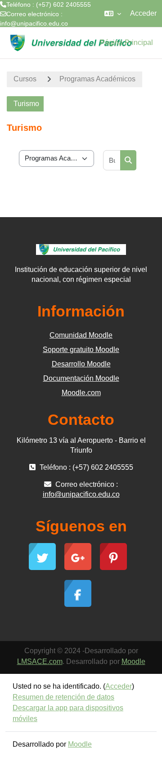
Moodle (133, 661)
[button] (112, 13)
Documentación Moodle (81, 378)
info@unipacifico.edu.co (34, 23)
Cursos (25, 79)
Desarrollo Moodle (81, 364)
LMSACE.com (40, 661)
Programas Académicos (97, 79)
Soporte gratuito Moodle (81, 349)
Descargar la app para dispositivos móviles (68, 713)
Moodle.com (81, 392)
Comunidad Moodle (81, 335)
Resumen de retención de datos (63, 697)
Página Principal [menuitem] (126, 42)
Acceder (143, 13)
